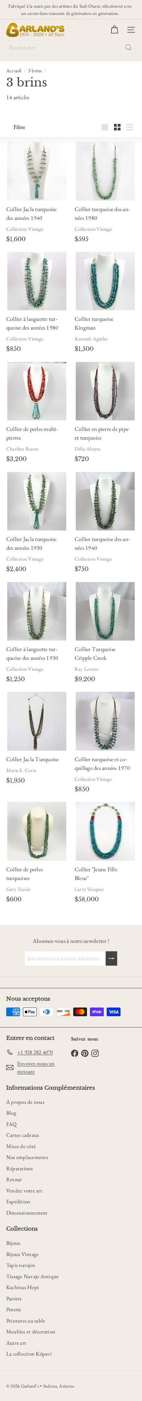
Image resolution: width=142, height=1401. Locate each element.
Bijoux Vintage (22, 1254)
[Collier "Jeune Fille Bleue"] (105, 831)
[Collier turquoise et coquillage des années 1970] (105, 721)
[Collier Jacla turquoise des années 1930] (36, 501)
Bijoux (13, 1242)
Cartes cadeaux (22, 1134)
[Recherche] (128, 47)
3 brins (35, 70)
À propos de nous (25, 1101)
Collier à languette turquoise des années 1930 (32, 653)
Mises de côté (21, 1146)
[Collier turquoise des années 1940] (105, 501)
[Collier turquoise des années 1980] (105, 171)
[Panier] (114, 29)
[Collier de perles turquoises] (36, 831)
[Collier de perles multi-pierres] (36, 391)
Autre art (16, 1342)
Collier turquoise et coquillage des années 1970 (102, 763)
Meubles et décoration (30, 1331)
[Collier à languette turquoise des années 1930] (36, 611)
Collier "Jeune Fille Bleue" (96, 873)
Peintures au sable (25, 1320)
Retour (14, 1179)
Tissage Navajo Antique (32, 1276)
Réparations (19, 1168)
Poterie (13, 1309)
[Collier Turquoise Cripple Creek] (105, 611)
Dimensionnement (27, 1212)
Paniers (14, 1298)
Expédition (18, 1201)
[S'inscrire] (111, 958)
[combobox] (71, 47)
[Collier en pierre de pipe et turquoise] (105, 391)
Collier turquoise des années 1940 (102, 543)
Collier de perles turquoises (24, 873)
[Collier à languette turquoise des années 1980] (36, 281)
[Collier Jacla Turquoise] (36, 721)
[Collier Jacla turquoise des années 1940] (36, 171)
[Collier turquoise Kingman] (105, 281)
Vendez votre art (24, 1190)
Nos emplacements (27, 1157)
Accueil (13, 70)
